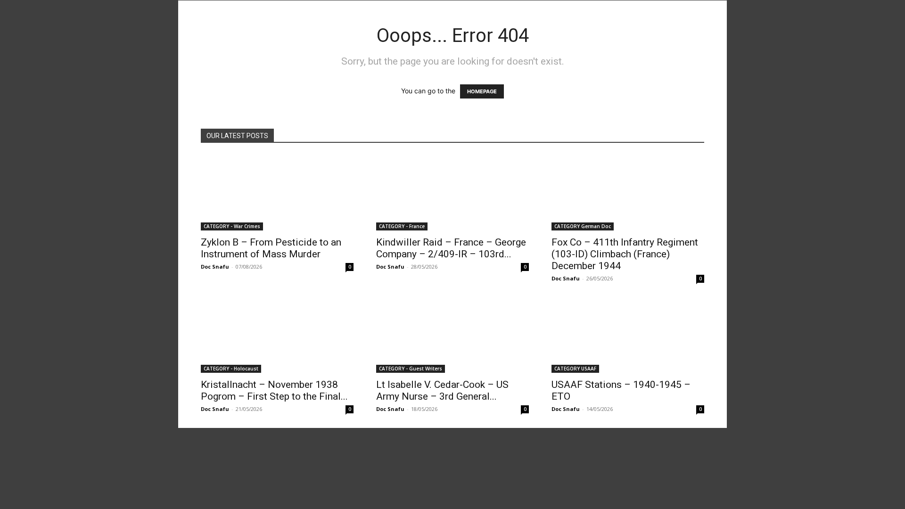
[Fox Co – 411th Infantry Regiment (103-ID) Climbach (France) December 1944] (627, 192)
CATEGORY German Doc (582, 226)
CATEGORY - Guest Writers (410, 368)
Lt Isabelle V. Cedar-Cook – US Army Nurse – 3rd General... (442, 390)
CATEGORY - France (402, 226)
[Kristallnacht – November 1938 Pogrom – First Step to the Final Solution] (277, 335)
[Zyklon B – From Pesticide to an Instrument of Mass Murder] (277, 192)
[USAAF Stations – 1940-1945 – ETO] (627, 335)
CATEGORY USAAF (575, 368)
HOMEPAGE (482, 91)
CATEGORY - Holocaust (231, 368)
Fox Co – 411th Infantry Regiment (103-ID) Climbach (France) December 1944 (624, 254)
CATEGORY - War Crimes (232, 226)
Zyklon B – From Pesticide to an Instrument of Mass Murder (271, 248)
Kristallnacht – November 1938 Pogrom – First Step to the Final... (274, 390)
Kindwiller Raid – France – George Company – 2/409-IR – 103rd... (451, 248)
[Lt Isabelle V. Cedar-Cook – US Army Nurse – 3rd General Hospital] (452, 335)
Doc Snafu (215, 266)
